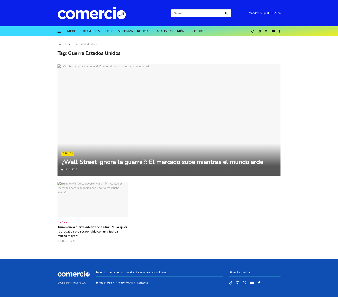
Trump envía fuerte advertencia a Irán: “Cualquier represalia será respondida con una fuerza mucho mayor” (92, 231)
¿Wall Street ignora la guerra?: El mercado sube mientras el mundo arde (162, 162)
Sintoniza (125, 31)
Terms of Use (104, 283)
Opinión (68, 153)
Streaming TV (89, 31)
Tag (69, 44)
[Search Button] (227, 13)
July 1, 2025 (70, 169)
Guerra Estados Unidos (88, 44)
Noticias (143, 31)
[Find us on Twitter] (266, 31)
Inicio (71, 31)
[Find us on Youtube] (273, 31)
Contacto (142, 283)
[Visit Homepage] (94, 13)
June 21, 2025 (67, 241)
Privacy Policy (124, 283)
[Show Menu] (59, 31)
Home (61, 44)
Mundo (63, 222)
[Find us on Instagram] (259, 31)
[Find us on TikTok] (252, 31)
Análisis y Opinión (170, 31)
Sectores (198, 31)
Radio (109, 31)
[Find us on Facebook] (279, 31)
